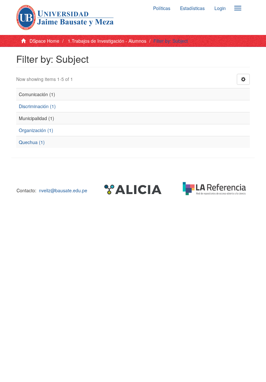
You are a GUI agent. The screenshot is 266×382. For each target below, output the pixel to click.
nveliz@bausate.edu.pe (63, 190)
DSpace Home (44, 41)
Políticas (161, 8)
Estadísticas (192, 8)
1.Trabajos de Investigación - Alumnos (107, 41)
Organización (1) (36, 130)
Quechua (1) (32, 142)
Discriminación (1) (37, 106)
